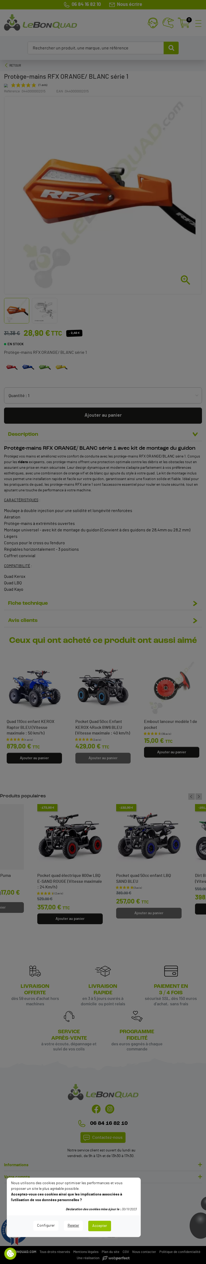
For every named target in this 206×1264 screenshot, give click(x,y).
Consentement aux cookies (10, 1254)
